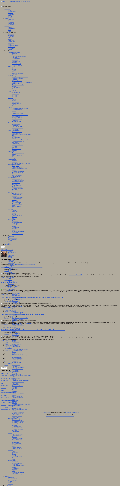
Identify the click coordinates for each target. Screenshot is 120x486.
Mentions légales (45, 412)
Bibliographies (15, 407)
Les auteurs (7, 485)
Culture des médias (17, 350)
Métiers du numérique (17, 369)
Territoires (10, 450)
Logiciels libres (16, 424)
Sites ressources (16, 417)
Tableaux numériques (17, 386)
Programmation (16, 346)
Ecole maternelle (12, 478)
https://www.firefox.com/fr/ (75, 275)
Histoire (14, 410)
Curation (14, 352)
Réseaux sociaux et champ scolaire (21, 404)
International (15, 452)
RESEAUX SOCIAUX (6, 397)
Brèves (10, 256)
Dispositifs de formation (18, 319)
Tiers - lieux (15, 473)
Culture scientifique (17, 420)
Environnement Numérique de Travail (21, 375)
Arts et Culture (11, 307)
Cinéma (14, 310)
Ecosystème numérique (18, 393)
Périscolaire (11, 477)
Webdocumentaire (16, 390)
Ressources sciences (17, 413)
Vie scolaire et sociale (17, 475)
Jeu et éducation (16, 333)
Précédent (7, 350)
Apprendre (14, 294)
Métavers (14, 425)
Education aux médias (17, 354)
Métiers (10, 363)
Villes (13, 459)
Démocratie (15, 464)
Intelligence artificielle (17, 422)
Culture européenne (17, 463)
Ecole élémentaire (13, 480)
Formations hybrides (17, 324)
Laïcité (13, 471)
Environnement (8, 280)
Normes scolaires (16, 443)
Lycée (9, 482)
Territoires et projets (17, 448)
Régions (14, 454)
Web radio (14, 388)
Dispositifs (11, 261)
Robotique (14, 430)
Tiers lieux (14, 458)
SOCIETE (3, 405)
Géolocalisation (16, 378)
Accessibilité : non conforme (72, 412)
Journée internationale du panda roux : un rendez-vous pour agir (21, 267)
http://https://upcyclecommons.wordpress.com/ (23, 264)
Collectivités (11, 277)
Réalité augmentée (17, 427)
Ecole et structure (16, 435)
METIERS (3, 390)
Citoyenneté (15, 461)
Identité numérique (17, 357)
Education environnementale (19, 409)
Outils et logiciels (16, 426)
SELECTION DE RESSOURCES (9, 400)
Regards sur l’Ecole (17, 444)
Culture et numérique (17, 312)
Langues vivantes (16, 344)
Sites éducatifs (15, 414)
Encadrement (11, 281)
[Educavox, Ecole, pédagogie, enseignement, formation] (15, 1)
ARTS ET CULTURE (6, 376)
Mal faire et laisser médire (9, 282)
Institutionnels (11, 288)
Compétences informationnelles (20, 349)
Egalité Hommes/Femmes (18, 465)
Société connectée (16, 447)
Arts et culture (7, 327)
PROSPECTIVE (5, 395)
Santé (13, 446)
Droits (13, 353)
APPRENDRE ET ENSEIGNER (9, 373)
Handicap (14, 441)
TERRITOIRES (5, 407)
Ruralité (14, 455)
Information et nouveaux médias (20, 356)
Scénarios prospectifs (17, 397)
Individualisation (16, 302)
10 (5, 363)
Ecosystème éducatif (17, 438)
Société (10, 433)
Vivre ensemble (12, 460)
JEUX (2, 383)
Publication (15, 361)
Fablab (14, 376)
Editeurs (10, 278)
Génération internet (17, 439)
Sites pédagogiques (17, 416)
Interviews (10, 254)
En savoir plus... (5, 277)
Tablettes (14, 387)
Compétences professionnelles (20, 318)
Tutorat (14, 331)
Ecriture (14, 340)
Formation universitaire (18, 325)
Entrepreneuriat (16, 365)
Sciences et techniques (14, 418)
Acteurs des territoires (17, 434)
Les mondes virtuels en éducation (20, 380)
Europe (14, 451)
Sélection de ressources (14, 405)
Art (12, 308)
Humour (14, 341)
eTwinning (14, 391)
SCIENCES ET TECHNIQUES (9, 402)
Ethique (14, 467)
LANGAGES (4, 385)
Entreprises (11, 284)
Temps (13, 399)
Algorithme (15, 401)
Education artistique (17, 408)
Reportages (11, 255)
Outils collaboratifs (16, 328)
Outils (9, 271)
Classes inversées (16, 374)
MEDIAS (3, 388)
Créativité (14, 298)
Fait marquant (8, 286)
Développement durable (18, 421)
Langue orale (15, 342)
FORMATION (4, 380)
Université (10, 484)
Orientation (15, 370)
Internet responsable (17, 358)
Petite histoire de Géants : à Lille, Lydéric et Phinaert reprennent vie (22, 314)
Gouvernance (15, 468)
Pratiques (10, 272)
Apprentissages (16, 295)
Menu (3, 247)
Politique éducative (17, 396)
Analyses (10, 268)
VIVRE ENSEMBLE (6, 410)
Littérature (14, 315)
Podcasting (15, 383)
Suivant (6, 365)
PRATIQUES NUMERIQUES (8, 393)
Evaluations (15, 301)
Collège (10, 481)
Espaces (14, 395)
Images (14, 379)
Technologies (11, 265)
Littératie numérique (17, 359)
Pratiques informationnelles (11, 345)
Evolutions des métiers (18, 367)
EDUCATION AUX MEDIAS (8, 378)
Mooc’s (14, 327)
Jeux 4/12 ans (15, 335)
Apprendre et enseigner (14, 293)
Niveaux (6, 476)
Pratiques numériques (14, 371)
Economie (14, 437)
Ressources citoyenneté (18, 412)
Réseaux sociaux (16, 362)
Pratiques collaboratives (18, 382)
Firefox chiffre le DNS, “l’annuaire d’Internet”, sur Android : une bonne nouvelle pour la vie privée (32, 297)
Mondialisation (16, 442)
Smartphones (15, 384)
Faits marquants (12, 252)
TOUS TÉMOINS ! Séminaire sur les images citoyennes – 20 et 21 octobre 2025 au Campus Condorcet (33, 330)
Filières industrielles (13, 286)
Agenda (10, 257)
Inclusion (14, 469)
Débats (10, 251)
